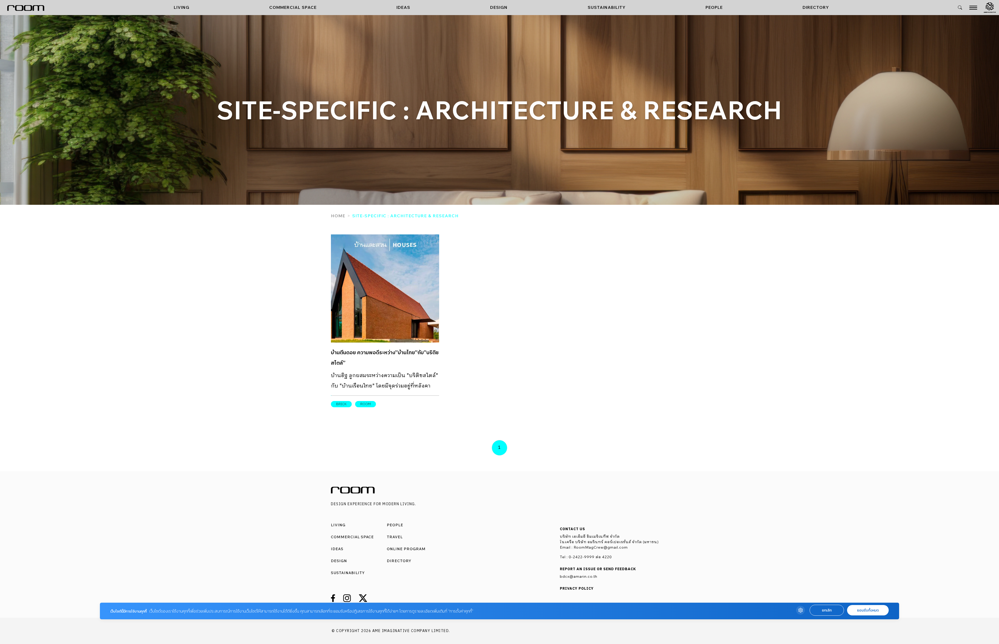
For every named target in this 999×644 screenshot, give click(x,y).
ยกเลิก (827, 610)
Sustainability (607, 7)
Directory (816, 7)
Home (338, 215)
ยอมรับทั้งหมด (868, 610)
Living (181, 7)
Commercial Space (293, 7)
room (365, 404)
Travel (395, 537)
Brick (341, 404)
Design (499, 7)
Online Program (406, 549)
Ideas (403, 7)
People (714, 7)
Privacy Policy (577, 589)
